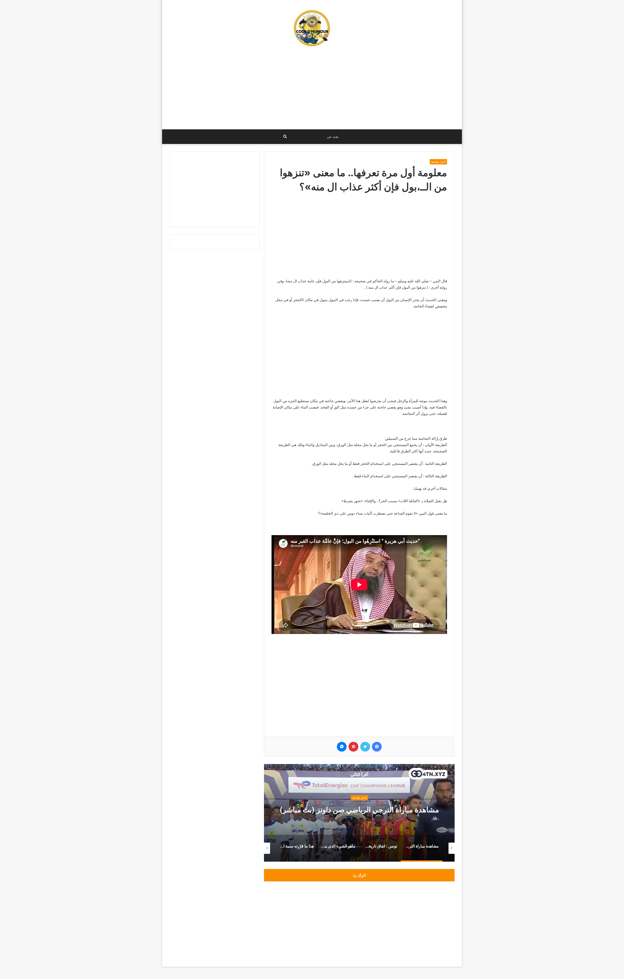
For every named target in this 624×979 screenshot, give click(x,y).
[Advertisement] (312, 90)
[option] (359, 813)
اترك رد (359, 875)
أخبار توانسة (438, 161)
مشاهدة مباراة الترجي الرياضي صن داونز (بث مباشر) (359, 810)
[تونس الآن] (312, 28)
